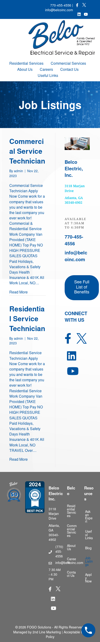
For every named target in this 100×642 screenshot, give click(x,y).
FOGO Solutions (39, 627)
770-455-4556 (60, 5)
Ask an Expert (89, 517)
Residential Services (26, 64)
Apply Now (88, 578)
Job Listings (89, 562)
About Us (25, 70)
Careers (46, 70)
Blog (88, 548)
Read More (18, 292)
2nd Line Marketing (47, 632)
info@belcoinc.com (59, 10)
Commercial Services (68, 64)
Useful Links (48, 76)
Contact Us (69, 70)
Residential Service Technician (27, 319)
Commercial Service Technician (27, 152)
